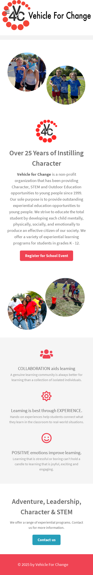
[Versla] (46, 15)
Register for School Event (46, 255)
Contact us (47, 539)
